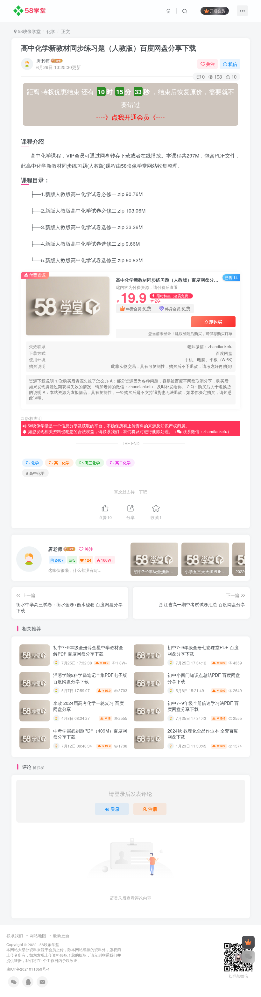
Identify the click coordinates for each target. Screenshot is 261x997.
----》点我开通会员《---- (130, 117)
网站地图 (38, 935)
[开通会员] (248, 942)
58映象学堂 (49, 944)
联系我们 (14, 935)
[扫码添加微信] (248, 957)
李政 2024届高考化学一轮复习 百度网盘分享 (88, 706)
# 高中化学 (35, 473)
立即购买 (213, 322)
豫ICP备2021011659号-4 (28, 969)
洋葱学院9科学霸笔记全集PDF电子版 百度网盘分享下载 (90, 678)
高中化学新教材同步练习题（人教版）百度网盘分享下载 (108, 48)
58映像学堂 (29, 31)
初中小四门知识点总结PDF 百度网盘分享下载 (203, 678)
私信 (232, 64)
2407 (59, 560)
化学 (50, 31)
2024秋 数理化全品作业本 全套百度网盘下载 (202, 733)
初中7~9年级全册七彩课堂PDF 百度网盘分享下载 (203, 650)
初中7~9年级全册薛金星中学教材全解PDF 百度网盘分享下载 (88, 650)
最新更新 (61, 935)
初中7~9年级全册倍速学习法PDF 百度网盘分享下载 (203, 706)
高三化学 (92, 462)
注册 (152, 809)
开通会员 (217, 10)
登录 (115, 809)
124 (88, 560)
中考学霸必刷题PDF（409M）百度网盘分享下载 (90, 733)
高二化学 (122, 462)
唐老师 (43, 61)
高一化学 (61, 462)
